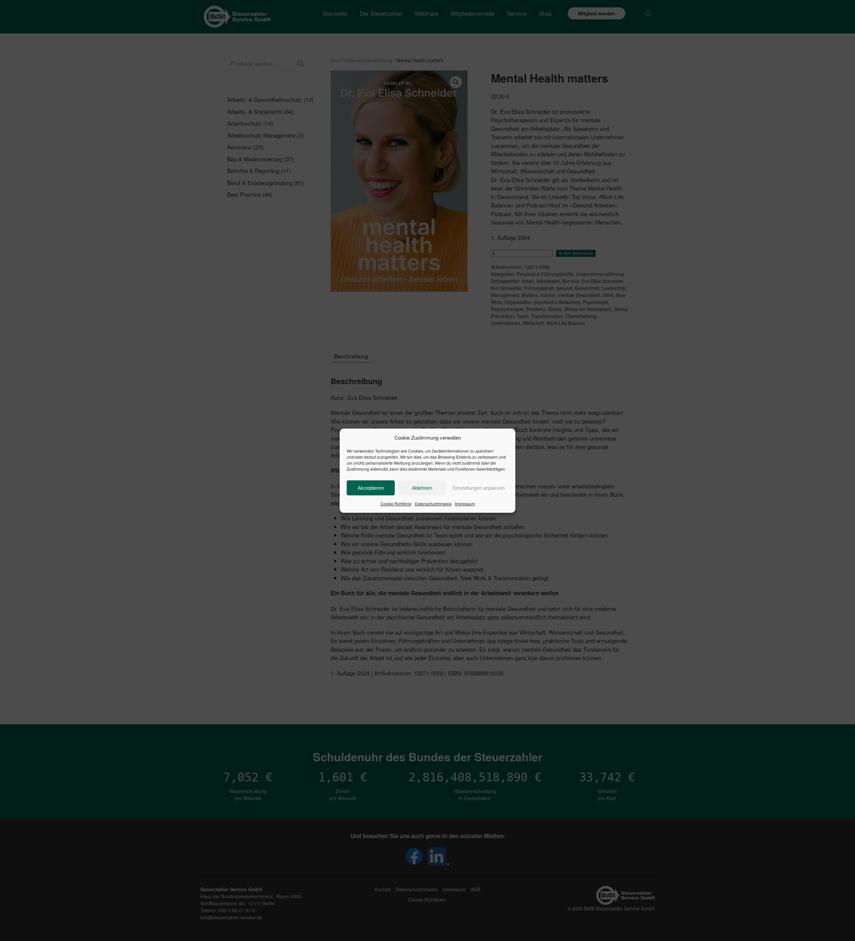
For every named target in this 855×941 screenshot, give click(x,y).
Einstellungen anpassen (479, 488)
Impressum (465, 503)
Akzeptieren (371, 488)
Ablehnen (422, 488)
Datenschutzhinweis (433, 503)
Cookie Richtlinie (395, 503)
